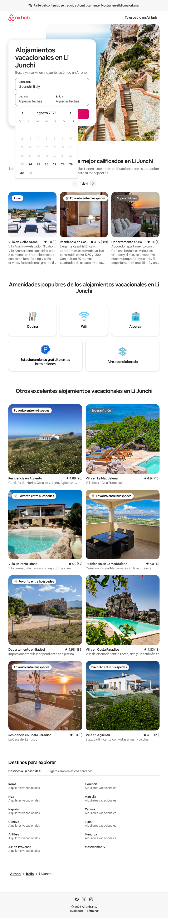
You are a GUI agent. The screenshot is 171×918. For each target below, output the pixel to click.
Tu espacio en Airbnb (141, 17)
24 (30, 164)
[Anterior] (75, 183)
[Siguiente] (92, 183)
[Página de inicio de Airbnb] (19, 17)
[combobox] (52, 86)
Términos (93, 911)
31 (30, 173)
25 (38, 164)
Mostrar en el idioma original (120, 5)
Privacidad (76, 911)
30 (22, 173)
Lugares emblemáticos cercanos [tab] (70, 771)
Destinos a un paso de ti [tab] (24, 771)
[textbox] (34, 101)
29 (71, 164)
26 (46, 164)
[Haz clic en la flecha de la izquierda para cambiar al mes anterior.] (22, 113)
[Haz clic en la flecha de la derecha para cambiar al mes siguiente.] (70, 113)
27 (54, 164)
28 (62, 164)
